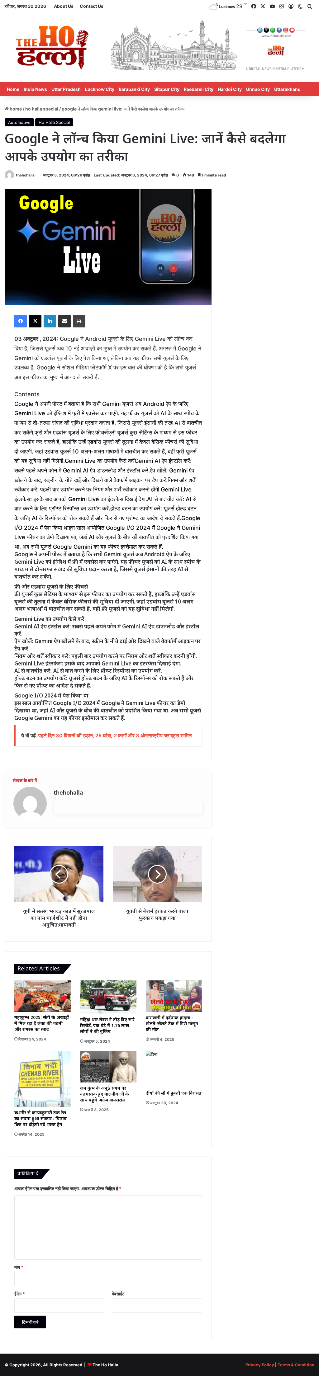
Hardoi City (230, 89)
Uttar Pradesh (66, 89)
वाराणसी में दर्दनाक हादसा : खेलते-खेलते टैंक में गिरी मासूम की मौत (172, 1024)
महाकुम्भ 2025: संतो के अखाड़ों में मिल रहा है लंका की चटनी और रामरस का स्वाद (41, 1024)
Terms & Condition (296, 1364)
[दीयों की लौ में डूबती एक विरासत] (174, 1069)
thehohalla (25, 175)
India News (35, 89)
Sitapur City (166, 89)
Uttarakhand (287, 89)
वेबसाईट (118, 1293)
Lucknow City (99, 89)
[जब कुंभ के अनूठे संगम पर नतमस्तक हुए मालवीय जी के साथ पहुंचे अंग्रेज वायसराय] (108, 1066)
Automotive (19, 122)
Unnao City (258, 89)
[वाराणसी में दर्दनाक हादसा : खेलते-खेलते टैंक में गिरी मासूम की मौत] (174, 996)
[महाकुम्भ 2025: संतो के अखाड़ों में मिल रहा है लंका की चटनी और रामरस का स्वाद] (42, 996)
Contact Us (91, 6)
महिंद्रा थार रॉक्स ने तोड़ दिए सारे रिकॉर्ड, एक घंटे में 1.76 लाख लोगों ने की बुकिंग (107, 1026)
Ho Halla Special (41, 108)
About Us (64, 6)
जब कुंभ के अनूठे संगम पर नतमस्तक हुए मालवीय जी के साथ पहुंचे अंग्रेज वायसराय (104, 1094)
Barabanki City (134, 89)
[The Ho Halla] (53, 48)
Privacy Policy (259, 1364)
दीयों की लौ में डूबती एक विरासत (174, 1094)
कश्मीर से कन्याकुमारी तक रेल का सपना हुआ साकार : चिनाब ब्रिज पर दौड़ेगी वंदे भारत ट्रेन (40, 1119)
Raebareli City (198, 89)
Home (13, 89)
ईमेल (19, 1293)
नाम (18, 1267)
